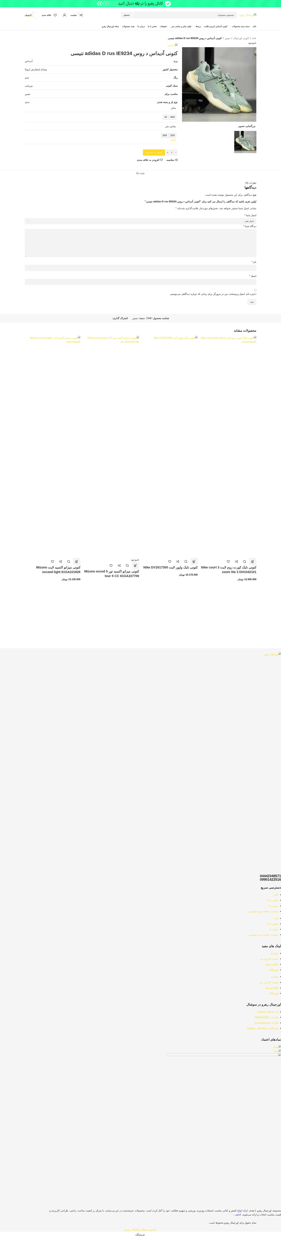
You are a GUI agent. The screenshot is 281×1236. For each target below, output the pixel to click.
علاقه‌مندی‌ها (272, 964)
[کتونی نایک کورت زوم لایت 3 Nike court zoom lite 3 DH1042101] (228, 446)
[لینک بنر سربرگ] (140, 3)
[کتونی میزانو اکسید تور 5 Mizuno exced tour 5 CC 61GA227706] (111, 446)
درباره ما (273, 906)
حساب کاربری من (269, 958)
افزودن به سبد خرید (154, 152)
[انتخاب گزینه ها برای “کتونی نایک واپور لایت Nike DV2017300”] (194, 561)
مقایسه (274, 953)
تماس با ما (272, 900)
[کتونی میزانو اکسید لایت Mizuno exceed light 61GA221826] (53, 446)
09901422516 (270, 879)
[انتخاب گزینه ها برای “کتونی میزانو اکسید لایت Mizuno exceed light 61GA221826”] (76, 561)
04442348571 (270, 876)
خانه (276, 894)
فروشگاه (273, 969)
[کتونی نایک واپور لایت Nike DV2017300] (170, 446)
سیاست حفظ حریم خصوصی (263, 911)
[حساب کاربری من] (64, 15)
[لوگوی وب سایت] (248, 14)
